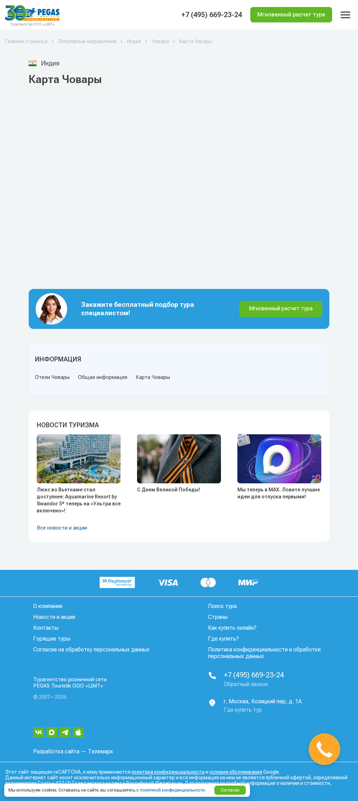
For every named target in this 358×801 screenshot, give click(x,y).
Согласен (230, 790)
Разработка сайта (56, 751)
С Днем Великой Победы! (168, 489)
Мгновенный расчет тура (281, 308)
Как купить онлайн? (232, 627)
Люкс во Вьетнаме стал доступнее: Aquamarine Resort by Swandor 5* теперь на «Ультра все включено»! (79, 500)
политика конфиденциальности (168, 772)
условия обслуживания (235, 772)
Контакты (45, 627)
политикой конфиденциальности (172, 790)
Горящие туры (51, 638)
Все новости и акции (62, 528)
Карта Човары (153, 377)
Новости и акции (54, 617)
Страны (218, 617)
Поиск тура (222, 606)
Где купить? (223, 638)
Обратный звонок (246, 684)
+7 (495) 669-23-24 (211, 14)
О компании (47, 606)
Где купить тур (243, 709)
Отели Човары (52, 377)
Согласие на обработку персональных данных (91, 649)
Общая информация (102, 377)
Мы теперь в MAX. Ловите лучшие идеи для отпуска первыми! (278, 493)
